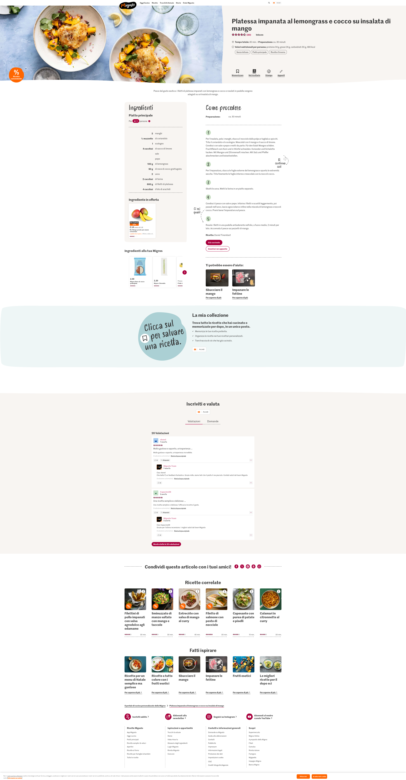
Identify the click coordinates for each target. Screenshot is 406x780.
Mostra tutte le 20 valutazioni (166, 544)
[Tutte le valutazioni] (239, 34)
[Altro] (251, 460)
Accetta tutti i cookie (319, 776)
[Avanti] (184, 272)
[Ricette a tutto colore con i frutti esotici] (162, 675)
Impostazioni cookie (215, 757)
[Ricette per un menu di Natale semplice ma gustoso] (135, 675)
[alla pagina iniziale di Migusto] (128, 4)
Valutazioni (194, 421)
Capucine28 (165, 491)
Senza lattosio (242, 52)
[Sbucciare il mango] (189, 675)
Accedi (278, 3)
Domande (212, 421)
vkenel (163, 439)
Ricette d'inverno (278, 52)
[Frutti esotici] (243, 675)
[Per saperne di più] (217, 293)
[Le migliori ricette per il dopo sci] (270, 675)
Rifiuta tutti (303, 776)
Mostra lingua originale (178, 456)
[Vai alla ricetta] (135, 612)
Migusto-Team (169, 466)
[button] (155, 441)
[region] (203, 776)
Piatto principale (259, 52)
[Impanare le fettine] (216, 675)
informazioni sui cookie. (15, 778)
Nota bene (149, 121)
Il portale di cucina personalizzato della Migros (145, 706)
